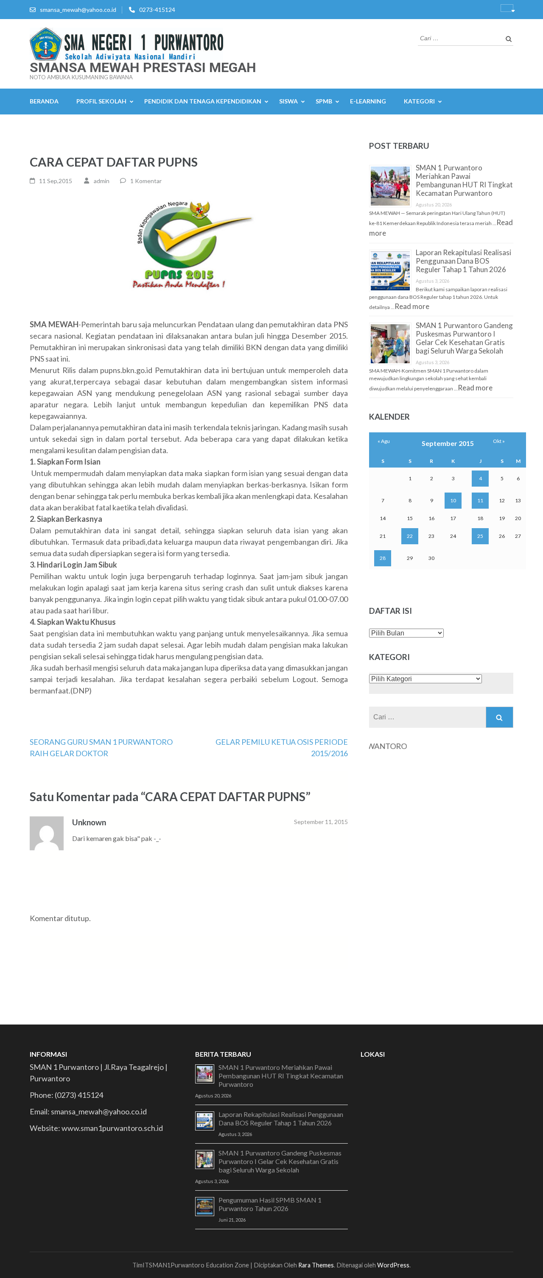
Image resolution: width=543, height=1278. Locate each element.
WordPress (393, 1265)
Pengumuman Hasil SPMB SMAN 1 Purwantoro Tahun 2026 (270, 1204)
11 (480, 500)
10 (453, 500)
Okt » (499, 441)
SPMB (324, 101)
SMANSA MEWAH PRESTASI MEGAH (143, 67)
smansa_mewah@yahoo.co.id (78, 9)
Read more (412, 306)
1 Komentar (146, 180)
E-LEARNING (368, 101)
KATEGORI (419, 101)
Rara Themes (316, 1265)
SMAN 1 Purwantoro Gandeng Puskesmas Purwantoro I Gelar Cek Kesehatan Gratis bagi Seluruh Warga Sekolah (464, 338)
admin (101, 180)
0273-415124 (157, 9)
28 (383, 558)
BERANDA (44, 101)
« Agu (384, 441)
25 (480, 536)
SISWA (288, 101)
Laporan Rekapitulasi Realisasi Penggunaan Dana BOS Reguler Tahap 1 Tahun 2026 (463, 261)
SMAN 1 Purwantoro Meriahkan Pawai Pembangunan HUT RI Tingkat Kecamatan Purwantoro (464, 180)
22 (410, 536)
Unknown (89, 822)
